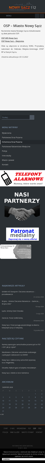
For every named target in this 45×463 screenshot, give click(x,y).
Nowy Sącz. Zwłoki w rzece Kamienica (15, 373)
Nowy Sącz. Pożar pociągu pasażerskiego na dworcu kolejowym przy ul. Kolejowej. (20, 326)
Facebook (37, 16)
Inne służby (6, 156)
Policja (4, 151)
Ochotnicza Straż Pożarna (12, 142)
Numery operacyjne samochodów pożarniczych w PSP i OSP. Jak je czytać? (21, 345)
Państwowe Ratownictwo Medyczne (16, 146)
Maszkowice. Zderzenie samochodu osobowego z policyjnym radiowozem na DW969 (19, 353)
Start (6, 428)
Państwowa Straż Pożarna (12, 137)
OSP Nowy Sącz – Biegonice (12, 41)
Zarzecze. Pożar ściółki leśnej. (12, 318)
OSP (34, 428)
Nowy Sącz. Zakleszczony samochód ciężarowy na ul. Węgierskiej (18, 361)
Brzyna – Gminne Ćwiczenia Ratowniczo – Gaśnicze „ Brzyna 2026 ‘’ (20, 302)
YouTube (42, 16)
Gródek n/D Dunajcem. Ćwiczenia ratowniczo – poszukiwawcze (18, 293)
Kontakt (5, 164)
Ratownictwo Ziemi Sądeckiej (22, 442)
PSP (29, 428)
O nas (12, 428)
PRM (39, 428)
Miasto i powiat (8, 160)
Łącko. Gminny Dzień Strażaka (12, 311)
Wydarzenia (6, 133)
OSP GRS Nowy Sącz (9, 38)
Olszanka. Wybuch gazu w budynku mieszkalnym (19, 368)
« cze (2, 414)
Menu (5, 16)
